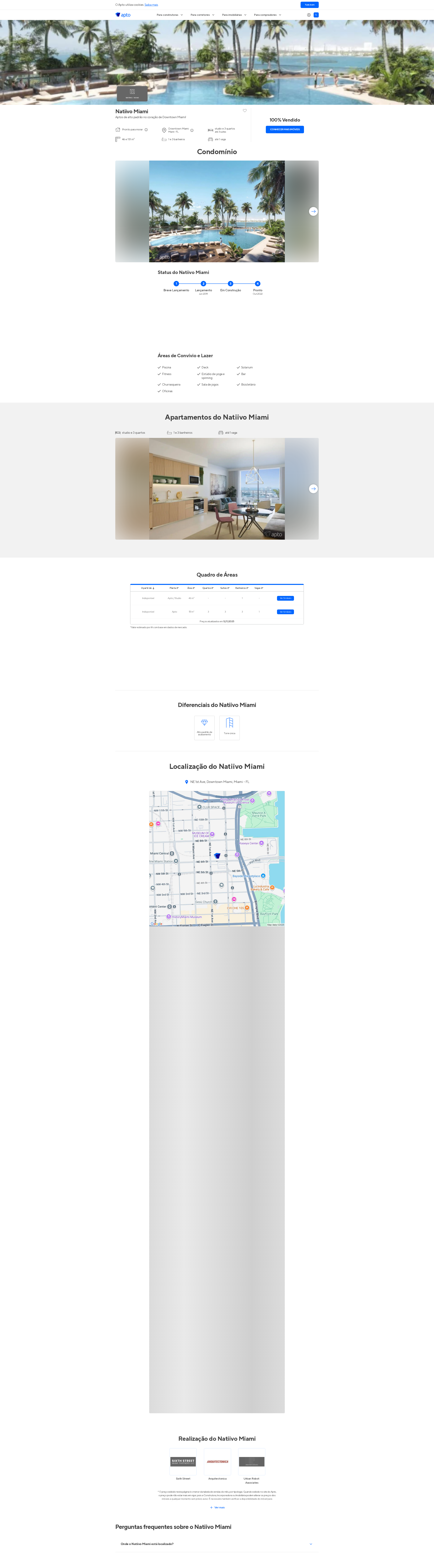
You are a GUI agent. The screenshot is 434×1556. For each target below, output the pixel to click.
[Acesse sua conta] (309, 15)
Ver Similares (285, 598)
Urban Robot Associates (252, 1480)
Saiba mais (151, 5)
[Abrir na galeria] (314, 257)
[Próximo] (313, 211)
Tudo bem (309, 5)
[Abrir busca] (316, 14)
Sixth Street (183, 1478)
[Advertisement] (217, 322)
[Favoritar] (245, 110)
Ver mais (219, 1507)
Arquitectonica (217, 1478)
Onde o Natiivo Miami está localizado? (147, 1544)
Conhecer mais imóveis (285, 129)
